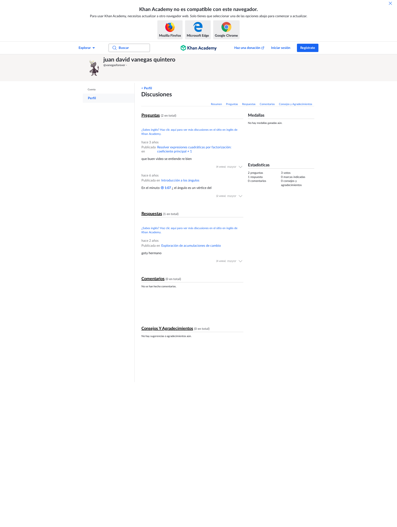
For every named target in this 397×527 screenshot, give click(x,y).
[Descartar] (390, 3)
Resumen (216, 104)
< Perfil (146, 88)
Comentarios (267, 104)
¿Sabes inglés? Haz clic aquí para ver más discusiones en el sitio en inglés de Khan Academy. (189, 131)
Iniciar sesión (280, 48)
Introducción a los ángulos (180, 180)
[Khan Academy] (199, 48)
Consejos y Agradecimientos (295, 104)
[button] (94, 67)
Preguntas (232, 104)
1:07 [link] (167, 188)
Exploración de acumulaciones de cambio (191, 245)
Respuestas (249, 104)
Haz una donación (247, 48)
